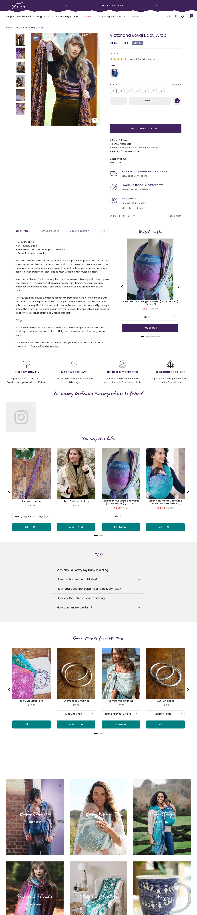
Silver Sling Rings (165, 700)
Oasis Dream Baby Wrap (165, 828)
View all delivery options (134, 175)
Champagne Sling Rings (76, 700)
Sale (86, 16)
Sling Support (43, 16)
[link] (21, 417)
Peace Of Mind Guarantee (45, 346)
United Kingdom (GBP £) (110, 16)
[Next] (178, 287)
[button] (114, 73)
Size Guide (175, 84)
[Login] (176, 16)
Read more (116, 162)
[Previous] (122, 287)
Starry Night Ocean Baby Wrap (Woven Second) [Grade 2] (165, 502)
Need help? (175, 215)
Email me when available (146, 128)
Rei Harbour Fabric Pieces (76, 828)
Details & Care (50, 231)
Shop (9, 16)
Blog (76, 16)
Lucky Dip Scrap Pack (31, 700)
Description (23, 231)
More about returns (132, 208)
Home (9, 27)
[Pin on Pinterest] (124, 216)
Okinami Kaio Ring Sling (120, 700)
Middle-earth (24, 16)
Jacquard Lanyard (32, 501)
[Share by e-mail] (134, 216)
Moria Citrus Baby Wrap (121, 828)
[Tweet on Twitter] (128, 216)
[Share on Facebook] (119, 216)
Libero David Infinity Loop (76, 501)
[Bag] (189, 16)
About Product (79, 231)
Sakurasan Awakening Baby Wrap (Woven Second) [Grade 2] (150, 303)
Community (62, 16)
